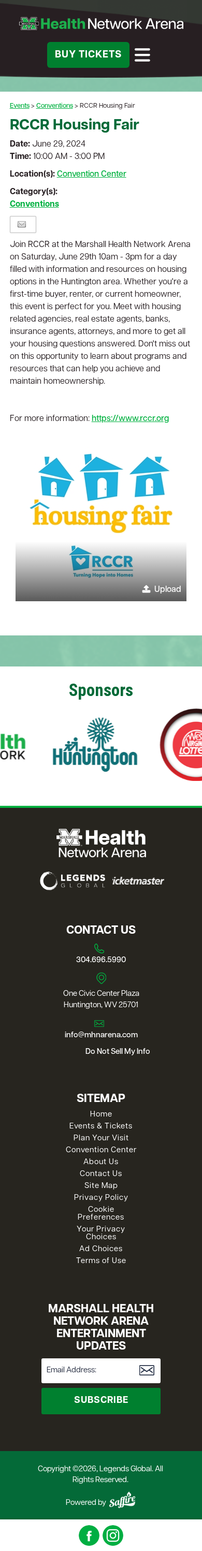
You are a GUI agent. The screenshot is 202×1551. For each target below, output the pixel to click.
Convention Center (91, 174)
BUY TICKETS (88, 55)
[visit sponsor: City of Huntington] (80, 746)
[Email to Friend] (22, 224)
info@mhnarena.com (101, 1035)
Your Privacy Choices (101, 1233)
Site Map (101, 1186)
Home (101, 1115)
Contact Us (101, 1174)
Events (20, 106)
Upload (167, 590)
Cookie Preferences (101, 1214)
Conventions (54, 106)
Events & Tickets (101, 1126)
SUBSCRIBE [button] (101, 1400)
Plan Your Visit (101, 1138)
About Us (101, 1162)
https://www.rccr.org (130, 419)
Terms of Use (101, 1261)
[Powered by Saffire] (122, 1499)
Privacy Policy (101, 1198)
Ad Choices (101, 1249)
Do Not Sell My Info (117, 1052)
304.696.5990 (101, 960)
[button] (101, 515)
